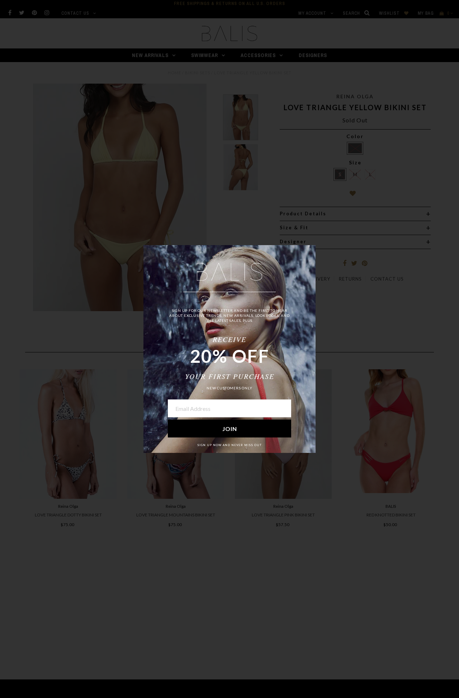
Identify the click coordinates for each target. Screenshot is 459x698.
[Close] (310, 250)
